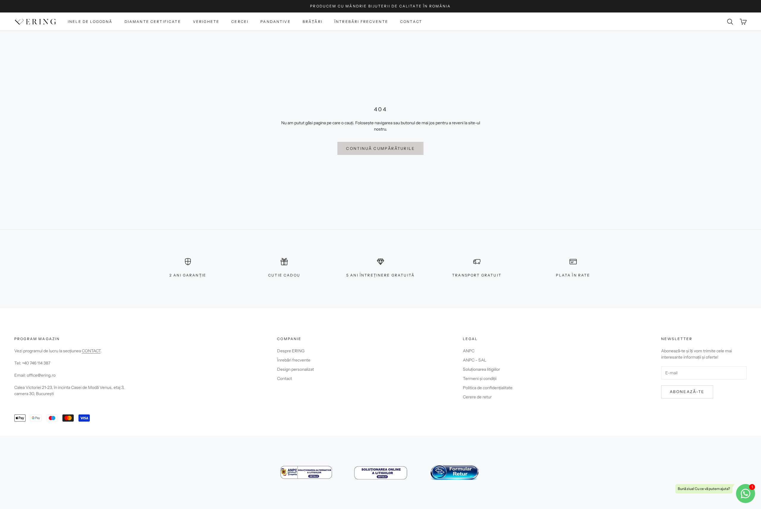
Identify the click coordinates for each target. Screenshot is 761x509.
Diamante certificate (153, 21)
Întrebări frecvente (361, 21)
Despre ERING (291, 351)
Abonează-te (687, 391)
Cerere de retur (477, 397)
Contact (411, 21)
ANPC (468, 351)
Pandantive (275, 21)
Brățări (313, 21)
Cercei (240, 21)
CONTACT (91, 351)
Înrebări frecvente (293, 360)
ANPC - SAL (474, 360)
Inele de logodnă (90, 21)
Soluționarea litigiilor (481, 369)
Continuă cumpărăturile (380, 148)
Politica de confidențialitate (487, 387)
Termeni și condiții (479, 378)
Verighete (206, 21)
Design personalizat (295, 369)
